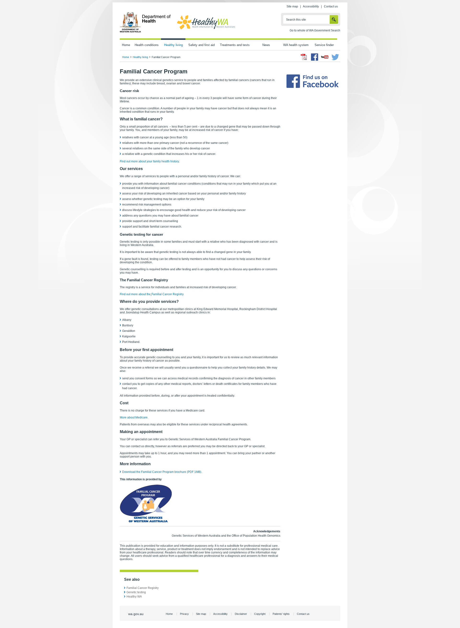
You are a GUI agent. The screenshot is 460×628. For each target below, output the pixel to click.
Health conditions (147, 45)
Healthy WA (134, 596)
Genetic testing (136, 592)
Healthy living (173, 45)
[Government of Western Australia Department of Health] (145, 31)
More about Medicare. (134, 417)
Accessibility (311, 6)
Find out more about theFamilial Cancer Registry (151, 294)
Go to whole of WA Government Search (315, 30)
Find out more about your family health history (149, 161)
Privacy (184, 613)
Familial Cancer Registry (142, 588)
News (266, 45)
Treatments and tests (235, 45)
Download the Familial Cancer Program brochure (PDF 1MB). (162, 472)
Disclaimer (241, 613)
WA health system (296, 45)
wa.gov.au (136, 614)
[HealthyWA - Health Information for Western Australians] (206, 29)
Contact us (331, 6)
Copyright (259, 613)
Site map (292, 6)
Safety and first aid (201, 45)
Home (126, 45)
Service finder (324, 45)
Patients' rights (281, 613)
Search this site (296, 19)
